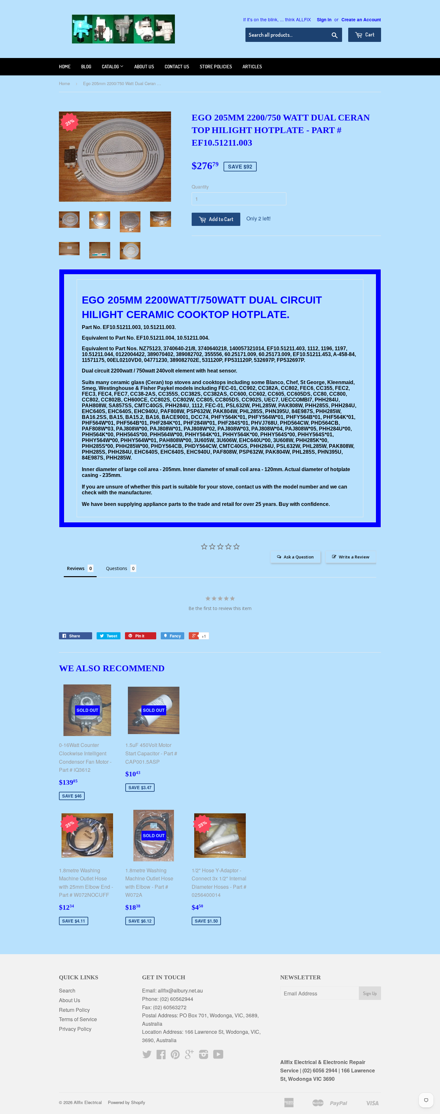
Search (67, 990)
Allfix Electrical (88, 1102)
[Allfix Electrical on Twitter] (147, 1056)
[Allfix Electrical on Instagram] (204, 1056)
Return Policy (74, 1009)
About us (144, 66)
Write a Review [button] (354, 557)
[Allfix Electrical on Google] (189, 1056)
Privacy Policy (75, 1028)
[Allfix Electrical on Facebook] (161, 1056)
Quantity (200, 186)
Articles (252, 66)
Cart (369, 34)
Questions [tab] (116, 568)
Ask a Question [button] (299, 557)
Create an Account (361, 19)
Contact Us (177, 66)
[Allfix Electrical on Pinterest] (175, 1056)
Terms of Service (78, 1019)
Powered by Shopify (126, 1102)
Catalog (111, 66)
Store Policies (216, 66)
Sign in (324, 19)
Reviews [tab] (75, 568)
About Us (69, 1000)
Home (65, 66)
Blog (86, 66)
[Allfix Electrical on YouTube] (218, 1056)
